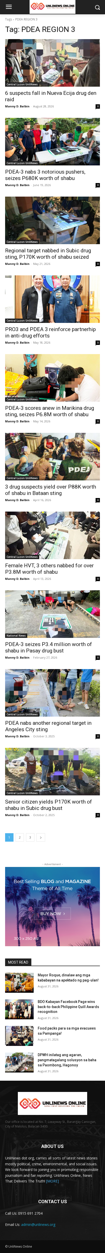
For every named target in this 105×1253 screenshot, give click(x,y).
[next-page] (40, 837)
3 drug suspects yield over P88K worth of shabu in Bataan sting (50, 490)
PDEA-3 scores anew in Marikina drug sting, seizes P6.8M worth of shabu (49, 411)
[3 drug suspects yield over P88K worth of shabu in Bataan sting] (52, 456)
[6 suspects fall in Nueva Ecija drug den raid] (52, 63)
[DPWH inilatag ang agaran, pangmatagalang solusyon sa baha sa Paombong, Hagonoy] (19, 1063)
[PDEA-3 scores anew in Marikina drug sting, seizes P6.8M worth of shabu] (52, 378)
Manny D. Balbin (17, 106)
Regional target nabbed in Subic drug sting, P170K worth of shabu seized (48, 253)
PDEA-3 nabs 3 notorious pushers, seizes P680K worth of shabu (45, 175)
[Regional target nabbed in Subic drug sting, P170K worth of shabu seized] (52, 220)
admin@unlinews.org (38, 1224)
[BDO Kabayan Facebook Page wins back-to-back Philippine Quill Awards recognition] (19, 1009)
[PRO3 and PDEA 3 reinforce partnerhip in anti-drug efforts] (52, 299)
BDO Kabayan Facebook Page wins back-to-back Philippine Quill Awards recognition (68, 1007)
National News (16, 635)
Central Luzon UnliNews (22, 84)
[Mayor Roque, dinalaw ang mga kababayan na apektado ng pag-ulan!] (19, 983)
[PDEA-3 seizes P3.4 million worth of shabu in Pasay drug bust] (52, 614)
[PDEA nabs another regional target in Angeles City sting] (52, 693)
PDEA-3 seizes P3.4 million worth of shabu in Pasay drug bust (48, 647)
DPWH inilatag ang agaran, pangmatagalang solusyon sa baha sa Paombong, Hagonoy (67, 1060)
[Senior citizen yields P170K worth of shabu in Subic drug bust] (52, 771)
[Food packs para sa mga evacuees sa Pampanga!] (19, 1036)
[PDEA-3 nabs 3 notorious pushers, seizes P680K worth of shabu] (52, 141)
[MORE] (52, 1181)
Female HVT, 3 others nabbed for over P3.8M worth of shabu (49, 568)
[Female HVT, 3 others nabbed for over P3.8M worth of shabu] (52, 535)
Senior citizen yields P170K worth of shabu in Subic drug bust (48, 805)
